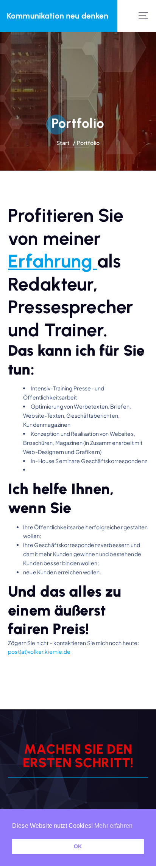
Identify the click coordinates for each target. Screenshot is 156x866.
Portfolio (88, 142)
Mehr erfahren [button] (113, 825)
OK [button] (78, 846)
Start (63, 142)
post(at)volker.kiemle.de (39, 651)
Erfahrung (52, 261)
